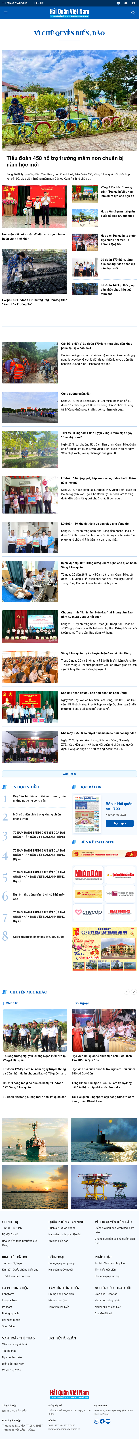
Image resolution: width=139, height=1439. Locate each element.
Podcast (7, 1307)
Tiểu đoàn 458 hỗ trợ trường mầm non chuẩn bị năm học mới (65, 161)
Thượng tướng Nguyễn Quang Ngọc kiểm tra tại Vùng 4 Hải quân (34, 1058)
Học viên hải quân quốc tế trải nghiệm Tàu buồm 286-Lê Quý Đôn (103, 1071)
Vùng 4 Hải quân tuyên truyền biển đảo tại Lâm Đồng (96, 653)
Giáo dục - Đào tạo (106, 1294)
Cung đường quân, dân (76, 393)
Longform (8, 1294)
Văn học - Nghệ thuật (15, 1344)
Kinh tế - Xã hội (14, 1257)
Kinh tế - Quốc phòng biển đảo (20, 1269)
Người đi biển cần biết (108, 1307)
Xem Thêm (69, 773)
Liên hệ (39, 3)
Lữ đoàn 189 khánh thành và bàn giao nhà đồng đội (95, 523)
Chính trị (12, 1003)
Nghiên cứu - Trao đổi (113, 1288)
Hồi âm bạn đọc (58, 1300)
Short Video (9, 1326)
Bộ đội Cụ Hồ (10, 1234)
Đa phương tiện (15, 1288)
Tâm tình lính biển (64, 1288)
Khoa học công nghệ (107, 1300)
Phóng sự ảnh (10, 1313)
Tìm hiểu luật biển (105, 1269)
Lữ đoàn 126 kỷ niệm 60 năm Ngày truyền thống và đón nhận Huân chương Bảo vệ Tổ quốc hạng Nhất (34, 1071)
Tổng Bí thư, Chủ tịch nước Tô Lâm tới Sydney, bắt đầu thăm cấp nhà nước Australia (102, 1085)
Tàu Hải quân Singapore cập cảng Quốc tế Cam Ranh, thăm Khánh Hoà (103, 1099)
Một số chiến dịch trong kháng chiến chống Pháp (37, 817)
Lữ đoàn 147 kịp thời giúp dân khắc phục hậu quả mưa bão (117, 290)
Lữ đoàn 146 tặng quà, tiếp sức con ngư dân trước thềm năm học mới (98, 480)
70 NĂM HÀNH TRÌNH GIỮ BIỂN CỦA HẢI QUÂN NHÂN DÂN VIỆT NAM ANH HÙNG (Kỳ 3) (39, 877)
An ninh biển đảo (58, 1241)
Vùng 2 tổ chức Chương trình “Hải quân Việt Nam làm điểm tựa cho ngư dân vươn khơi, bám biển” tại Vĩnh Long (118, 192)
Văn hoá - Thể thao (18, 1338)
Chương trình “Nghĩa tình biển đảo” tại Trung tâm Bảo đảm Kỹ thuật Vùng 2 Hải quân (97, 614)
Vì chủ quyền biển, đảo (113, 1222)
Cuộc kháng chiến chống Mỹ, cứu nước (38, 936)
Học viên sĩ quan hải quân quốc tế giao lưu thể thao (118, 214)
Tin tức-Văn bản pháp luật (110, 1263)
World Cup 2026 (11, 1370)
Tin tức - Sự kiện (12, 1228)
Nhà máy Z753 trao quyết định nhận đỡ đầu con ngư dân (98, 733)
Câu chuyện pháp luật (107, 1276)
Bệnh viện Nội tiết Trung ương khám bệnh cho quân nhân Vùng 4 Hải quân (99, 565)
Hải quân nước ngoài (61, 1269)
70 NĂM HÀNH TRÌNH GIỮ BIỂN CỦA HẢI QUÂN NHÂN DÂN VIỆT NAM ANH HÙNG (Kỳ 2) (39, 917)
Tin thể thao (9, 1350)
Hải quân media (11, 1320)
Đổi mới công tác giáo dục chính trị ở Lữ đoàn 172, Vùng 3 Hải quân (33, 1085)
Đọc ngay (120, 823)
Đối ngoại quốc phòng (62, 1263)
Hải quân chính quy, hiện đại (65, 1234)
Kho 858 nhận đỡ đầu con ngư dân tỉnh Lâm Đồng (94, 693)
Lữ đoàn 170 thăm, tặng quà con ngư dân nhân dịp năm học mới (118, 264)
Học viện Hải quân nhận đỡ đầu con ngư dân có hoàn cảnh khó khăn (33, 236)
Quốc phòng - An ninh (66, 1222)
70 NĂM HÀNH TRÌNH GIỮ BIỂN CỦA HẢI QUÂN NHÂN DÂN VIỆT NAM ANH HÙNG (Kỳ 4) (39, 855)
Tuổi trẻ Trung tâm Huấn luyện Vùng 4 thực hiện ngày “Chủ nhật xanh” (96, 435)
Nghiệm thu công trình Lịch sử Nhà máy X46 (39, 897)
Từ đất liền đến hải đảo (16, 1276)
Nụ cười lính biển (12, 1357)
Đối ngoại (82, 1003)
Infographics (9, 1300)
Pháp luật (103, 1257)
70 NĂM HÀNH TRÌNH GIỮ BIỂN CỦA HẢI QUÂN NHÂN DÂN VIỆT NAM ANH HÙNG (39, 835)
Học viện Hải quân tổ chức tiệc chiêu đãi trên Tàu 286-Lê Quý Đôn (118, 240)
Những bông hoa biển (61, 1294)
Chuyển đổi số (103, 1313)
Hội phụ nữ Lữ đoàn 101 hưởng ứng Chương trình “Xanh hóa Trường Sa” (34, 302)
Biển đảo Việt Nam (13, 1363)
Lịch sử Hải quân (62, 1338)
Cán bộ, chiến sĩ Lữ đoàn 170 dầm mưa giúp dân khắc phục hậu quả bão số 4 (96, 346)
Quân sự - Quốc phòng (62, 1228)
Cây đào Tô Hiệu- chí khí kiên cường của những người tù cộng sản (39, 798)
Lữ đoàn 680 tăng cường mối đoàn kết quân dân (34, 1097)
